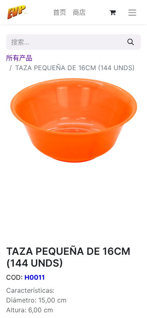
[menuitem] (59, 12)
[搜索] (130, 42)
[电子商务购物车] (112, 12)
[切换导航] (132, 12)
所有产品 (19, 58)
